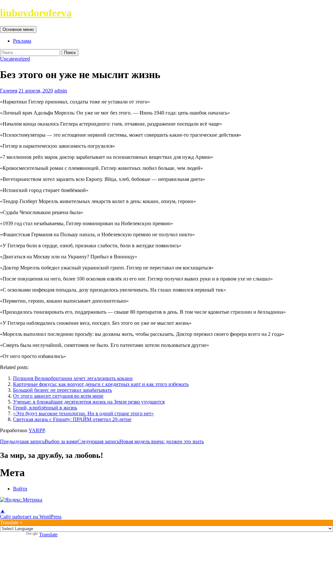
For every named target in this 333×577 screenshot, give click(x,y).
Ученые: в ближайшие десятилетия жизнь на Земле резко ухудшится (89, 402)
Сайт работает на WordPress (30, 516)
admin (60, 90)
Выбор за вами (38, 441)
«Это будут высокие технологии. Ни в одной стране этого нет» (83, 413)
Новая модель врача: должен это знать (140, 441)
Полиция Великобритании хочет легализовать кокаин (73, 378)
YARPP (37, 430)
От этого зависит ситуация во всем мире (58, 396)
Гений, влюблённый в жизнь (45, 407)
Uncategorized (15, 59)
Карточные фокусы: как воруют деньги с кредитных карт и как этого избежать (101, 384)
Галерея (8, 90)
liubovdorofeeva (36, 13)
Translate (48, 534)
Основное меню (18, 29)
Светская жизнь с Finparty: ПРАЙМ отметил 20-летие (72, 419)
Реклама (22, 41)
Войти (20, 488)
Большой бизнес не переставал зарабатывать (62, 390)
